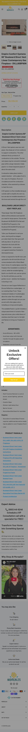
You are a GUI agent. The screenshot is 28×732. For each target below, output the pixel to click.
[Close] (25, 348)
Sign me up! (14, 379)
